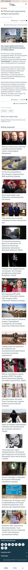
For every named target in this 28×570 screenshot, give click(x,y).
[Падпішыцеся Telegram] (2, 548)
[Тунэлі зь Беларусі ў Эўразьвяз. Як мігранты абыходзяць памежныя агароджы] (14, 468)
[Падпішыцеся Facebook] (5, 544)
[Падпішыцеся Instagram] (23, 544)
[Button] (14, 21)
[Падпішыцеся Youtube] (12, 544)
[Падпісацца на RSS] (5, 548)
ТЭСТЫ (15, 568)
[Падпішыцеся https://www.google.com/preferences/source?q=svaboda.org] (2, 544)
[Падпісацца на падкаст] (16, 544)
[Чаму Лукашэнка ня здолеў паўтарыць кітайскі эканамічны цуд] (14, 209)
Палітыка (4, 8)
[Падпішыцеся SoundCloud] (19, 544)
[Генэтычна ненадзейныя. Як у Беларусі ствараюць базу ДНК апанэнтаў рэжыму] (14, 163)
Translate (24, 1)
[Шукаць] (22, 568)
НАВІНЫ (6, 568)
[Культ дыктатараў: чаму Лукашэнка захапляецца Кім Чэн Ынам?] (14, 186)
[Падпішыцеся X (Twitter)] (9, 544)
